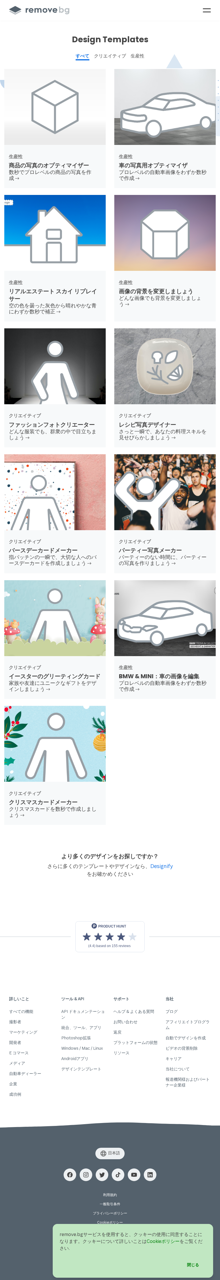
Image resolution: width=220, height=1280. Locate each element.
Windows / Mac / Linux (82, 1048)
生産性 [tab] (137, 56)
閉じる (193, 1264)
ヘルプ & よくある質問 (133, 1011)
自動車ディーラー (25, 1073)
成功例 (15, 1094)
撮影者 (15, 1021)
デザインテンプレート (81, 1069)
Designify (161, 866)
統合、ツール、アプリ (81, 1027)
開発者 (15, 1042)
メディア (17, 1063)
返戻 (117, 1032)
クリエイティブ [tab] (110, 56)
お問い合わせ (125, 1021)
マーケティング (23, 1032)
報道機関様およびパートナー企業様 (188, 1082)
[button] (70, 1174)
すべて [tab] (82, 56)
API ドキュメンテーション (83, 1014)
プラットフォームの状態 (135, 1042)
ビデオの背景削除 (182, 1048)
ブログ (172, 1011)
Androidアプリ (75, 1058)
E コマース (19, 1052)
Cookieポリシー (110, 1222)
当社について (178, 1069)
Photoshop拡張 (76, 1038)
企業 (13, 1084)
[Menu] (206, 10)
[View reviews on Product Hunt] (110, 936)
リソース (121, 1052)
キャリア (174, 1058)
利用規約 (110, 1194)
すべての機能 (21, 1011)
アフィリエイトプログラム (188, 1024)
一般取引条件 (110, 1204)
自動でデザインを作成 (186, 1038)
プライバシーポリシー (110, 1213)
